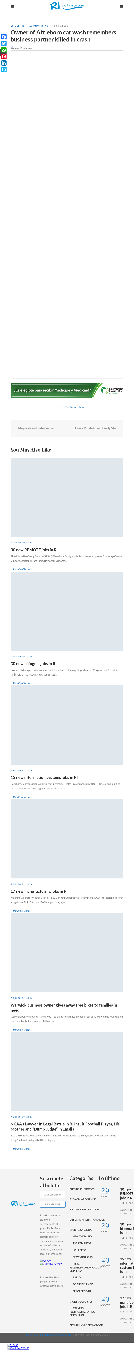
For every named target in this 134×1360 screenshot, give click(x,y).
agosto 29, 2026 (22, 542)
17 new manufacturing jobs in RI (39, 891)
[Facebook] (51, 407)
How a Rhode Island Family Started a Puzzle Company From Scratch (96, 428)
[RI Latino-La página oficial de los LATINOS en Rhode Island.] (67, 6)
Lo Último (18, 26)
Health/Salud (82, 1236)
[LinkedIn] (4, 63)
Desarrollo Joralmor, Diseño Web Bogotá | (49, 1334)
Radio (77, 1277)
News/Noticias (37, 26)
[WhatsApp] (4, 50)
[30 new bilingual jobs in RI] (67, 611)
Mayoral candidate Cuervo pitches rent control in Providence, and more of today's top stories (38, 428)
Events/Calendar (81, 1229)
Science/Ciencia (83, 1284)
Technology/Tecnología (81, 1325)
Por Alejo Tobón (74, 406)
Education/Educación (81, 1209)
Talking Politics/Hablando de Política (81, 1312)
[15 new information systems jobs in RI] (67, 725)
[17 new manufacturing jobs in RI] (67, 838)
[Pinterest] (4, 56)
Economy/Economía (81, 1199)
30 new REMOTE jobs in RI (34, 549)
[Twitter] (57, 407)
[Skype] (4, 69)
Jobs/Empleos (82, 1243)
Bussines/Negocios (81, 1189)
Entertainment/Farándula (81, 1219)
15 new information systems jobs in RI (44, 777)
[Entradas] (67, 428)
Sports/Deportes (80, 1301)
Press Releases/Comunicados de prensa (81, 1267)
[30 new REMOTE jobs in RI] (67, 497)
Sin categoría (82, 1291)
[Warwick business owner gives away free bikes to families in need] (67, 952)
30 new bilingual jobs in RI (34, 663)
